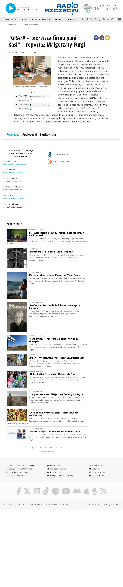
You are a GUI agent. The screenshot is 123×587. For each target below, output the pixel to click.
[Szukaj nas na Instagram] (37, 488)
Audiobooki (29, 134)
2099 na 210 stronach (46, 451)
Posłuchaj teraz (97, 465)
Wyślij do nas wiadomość (108, 19)
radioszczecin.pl (56, 465)
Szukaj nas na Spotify (104, 19)
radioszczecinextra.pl (58, 469)
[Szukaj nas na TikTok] (46, 488)
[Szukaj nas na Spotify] (56, 488)
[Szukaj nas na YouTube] (66, 488)
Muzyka (36, 19)
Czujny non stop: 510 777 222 (20, 469)
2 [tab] (34, 92)
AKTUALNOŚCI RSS (61, 161)
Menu (119, 19)
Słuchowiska (48, 134)
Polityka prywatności (86, 504)
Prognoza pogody (15, 475)
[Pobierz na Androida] (76, 488)
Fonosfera (24, 24)
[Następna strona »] (61, 448)
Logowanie (96, 469)
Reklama (72, 19)
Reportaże (34, 24)
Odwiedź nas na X (91, 19)
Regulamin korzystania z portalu (64, 504)
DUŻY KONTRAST (98, 475)
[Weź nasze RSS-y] (103, 488)
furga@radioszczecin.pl (12, 181)
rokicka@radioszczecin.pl (13, 172)
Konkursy (47, 19)
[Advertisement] (32, 530)
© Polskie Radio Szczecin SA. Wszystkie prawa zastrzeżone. (27, 504)
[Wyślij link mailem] (107, 37)
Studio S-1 (60, 19)
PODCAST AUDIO (60, 154)
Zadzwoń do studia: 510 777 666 (21, 465)
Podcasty (24, 19)
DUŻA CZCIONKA (98, 472)
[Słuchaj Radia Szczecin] (11, 8)
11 (57, 447)
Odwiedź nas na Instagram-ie (95, 19)
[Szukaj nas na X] (27, 488)
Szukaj (112, 19)
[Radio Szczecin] (61, 8)
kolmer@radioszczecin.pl (13, 198)
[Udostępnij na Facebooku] (96, 37)
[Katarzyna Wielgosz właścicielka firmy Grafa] (32, 70)
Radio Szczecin (12, 24)
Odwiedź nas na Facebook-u (87, 19)
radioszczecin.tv (56, 472)
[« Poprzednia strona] (32, 448)
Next (49, 71)
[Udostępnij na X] (101, 37)
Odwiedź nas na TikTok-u (100, 19)
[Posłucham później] (31, 100)
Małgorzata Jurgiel (31, 52)
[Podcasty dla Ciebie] (95, 488)
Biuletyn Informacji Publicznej (61, 475)
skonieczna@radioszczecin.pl (14, 164)
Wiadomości (11, 19)
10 (51, 447)
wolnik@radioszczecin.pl (13, 189)
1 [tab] (30, 92)
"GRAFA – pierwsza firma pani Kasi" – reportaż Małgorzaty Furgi (46, 41)
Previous (15, 71)
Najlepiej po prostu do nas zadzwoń (83, 19)
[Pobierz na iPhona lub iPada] (86, 488)
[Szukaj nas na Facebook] (18, 488)
